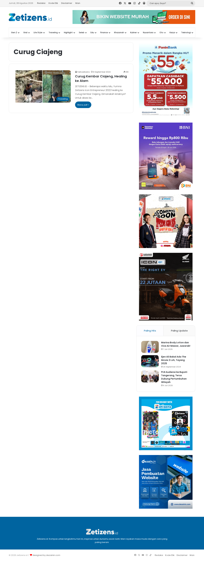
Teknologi (186, 32)
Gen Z (14, 32)
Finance (104, 32)
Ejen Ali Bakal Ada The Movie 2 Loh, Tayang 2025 (173, 360)
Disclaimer (66, 3)
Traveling (53, 32)
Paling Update (179, 330)
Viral (25, 32)
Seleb (81, 32)
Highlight (68, 32)
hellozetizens (83, 72)
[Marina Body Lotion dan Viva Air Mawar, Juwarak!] (150, 347)
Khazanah (119, 32)
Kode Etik (53, 3)
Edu (92, 32)
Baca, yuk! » (83, 104)
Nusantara (148, 32)
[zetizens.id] (30, 17)
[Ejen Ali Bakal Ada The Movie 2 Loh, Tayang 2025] (150, 361)
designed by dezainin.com (46, 555)
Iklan (77, 3)
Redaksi (41, 3)
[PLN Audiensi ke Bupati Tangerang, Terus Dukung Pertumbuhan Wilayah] (150, 376)
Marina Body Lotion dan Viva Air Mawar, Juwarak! (175, 344)
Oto (161, 32)
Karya (172, 32)
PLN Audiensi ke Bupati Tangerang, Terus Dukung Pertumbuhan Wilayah (174, 377)
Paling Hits (150, 330)
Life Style (38, 32)
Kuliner (133, 32)
